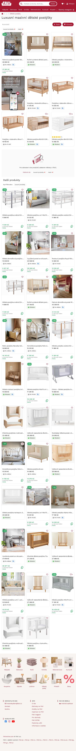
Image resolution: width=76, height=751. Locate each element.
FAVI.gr (5, 743)
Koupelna (53, 10)
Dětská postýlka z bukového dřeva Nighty (41, 643)
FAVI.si (11, 743)
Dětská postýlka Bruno (35, 469)
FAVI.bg (71, 740)
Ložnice (31, 686)
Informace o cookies (39, 726)
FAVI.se (57, 740)
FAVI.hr (45, 740)
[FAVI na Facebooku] (6, 721)
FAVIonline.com (8, 736)
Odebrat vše (26, 172)
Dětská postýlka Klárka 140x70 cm (64, 513)
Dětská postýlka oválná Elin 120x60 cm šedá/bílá (19, 215)
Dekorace (13, 10)
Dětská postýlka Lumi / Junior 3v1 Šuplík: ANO (18, 600)
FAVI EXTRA (35, 720)
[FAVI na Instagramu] (9, 721)
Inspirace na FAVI (38, 712)
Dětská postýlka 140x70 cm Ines (38, 389)
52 (72, 114)
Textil (20, 10)
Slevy (69, 686)
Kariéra (7, 709)
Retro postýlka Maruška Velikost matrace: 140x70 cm (20, 346)
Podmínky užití (37, 723)
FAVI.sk (21, 740)
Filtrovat (69, 24)
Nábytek (5, 10)
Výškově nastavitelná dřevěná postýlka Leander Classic (46, 433)
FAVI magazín (36, 714)
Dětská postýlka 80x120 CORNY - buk (40, 139)
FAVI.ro (33, 740)
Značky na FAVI (37, 709)
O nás (34, 703)
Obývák (19, 686)
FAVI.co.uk (64, 740)
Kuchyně (45, 10)
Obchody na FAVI (37, 706)
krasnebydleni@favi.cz (14, 703)
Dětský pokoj (44, 687)
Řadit (58, 24)
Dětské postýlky (15, 14)
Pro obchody (36, 717)
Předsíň (56, 686)
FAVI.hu (39, 740)
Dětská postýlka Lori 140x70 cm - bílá (40, 513)
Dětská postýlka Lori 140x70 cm (38, 215)
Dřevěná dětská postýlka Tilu (37, 556)
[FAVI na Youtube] (13, 721)
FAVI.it (51, 740)
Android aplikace (67, 703)
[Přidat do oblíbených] (22, 34)
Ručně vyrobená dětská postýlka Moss (40, 302)
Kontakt (7, 706)
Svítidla (26, 10)
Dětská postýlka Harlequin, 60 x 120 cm (16, 513)
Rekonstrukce (36, 10)
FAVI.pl (27, 740)
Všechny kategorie (65, 10)
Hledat (53, 4)
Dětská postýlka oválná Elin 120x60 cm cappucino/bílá (21, 302)
